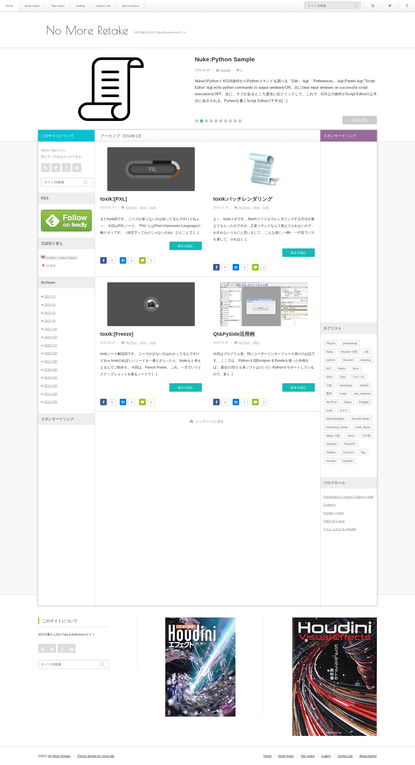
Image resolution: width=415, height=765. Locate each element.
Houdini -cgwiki (333, 513)
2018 (50, 353)
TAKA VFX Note (334, 521)
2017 (50, 361)
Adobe (364, 385)
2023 (50, 313)
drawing (366, 359)
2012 (50, 402)
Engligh (364, 402)
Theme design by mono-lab (95, 756)
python (330, 359)
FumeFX (349, 443)
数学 (329, 393)
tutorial (330, 460)
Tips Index (58, 5)
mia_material (362, 393)
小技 (329, 385)
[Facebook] (406, 5)
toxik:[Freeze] (116, 334)
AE (367, 351)
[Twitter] (389, 5)
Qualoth (348, 460)
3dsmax (331, 443)
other (143, 207)
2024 (50, 304)
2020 (50, 337)
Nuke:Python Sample (225, 59)
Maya (347, 402)
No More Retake (87, 30)
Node (341, 368)
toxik (153, 207)
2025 (50, 296)
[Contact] (76, 167)
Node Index (32, 5)
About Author (130, 5)
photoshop (350, 343)
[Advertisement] (66, 515)
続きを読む (359, 120)
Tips (342, 376)
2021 (50, 329)
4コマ (343, 410)
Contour (348, 452)
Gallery (80, 5)
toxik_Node (362, 427)
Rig (363, 452)
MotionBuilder (335, 418)
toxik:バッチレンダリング (242, 199)
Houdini (225, 70)
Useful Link (103, 5)
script (343, 393)
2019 (50, 345)
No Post (131, 207)
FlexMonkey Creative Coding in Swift (348, 497)
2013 (50, 394)
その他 (366, 435)
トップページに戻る (210, 421)
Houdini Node (361, 418)
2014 (50, 385)
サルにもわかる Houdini (339, 529)
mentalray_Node (337, 427)
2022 (50, 320)
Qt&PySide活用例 (234, 334)
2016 (50, 369)
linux (356, 368)
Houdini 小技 (349, 351)
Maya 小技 (333, 435)
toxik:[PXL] (113, 199)
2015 (50, 377)
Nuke (329, 351)
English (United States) (62, 257)
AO (328, 368)
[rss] (372, 5)
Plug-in (330, 343)
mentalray (346, 385)
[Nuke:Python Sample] (111, 89)
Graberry (329, 504)
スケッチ (358, 376)
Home (9, 5)
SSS (329, 376)
